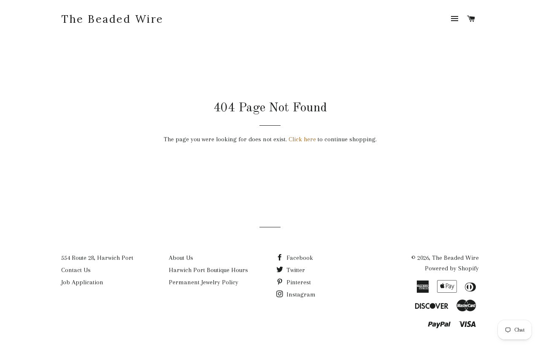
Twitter (295, 270)
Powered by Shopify (452, 268)
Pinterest (298, 282)
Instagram (300, 294)
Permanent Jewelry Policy (203, 282)
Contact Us (76, 270)
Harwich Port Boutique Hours (208, 270)
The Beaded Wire (112, 19)
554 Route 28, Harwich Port (97, 258)
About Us (181, 258)
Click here (302, 139)
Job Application (82, 282)
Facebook (299, 258)
